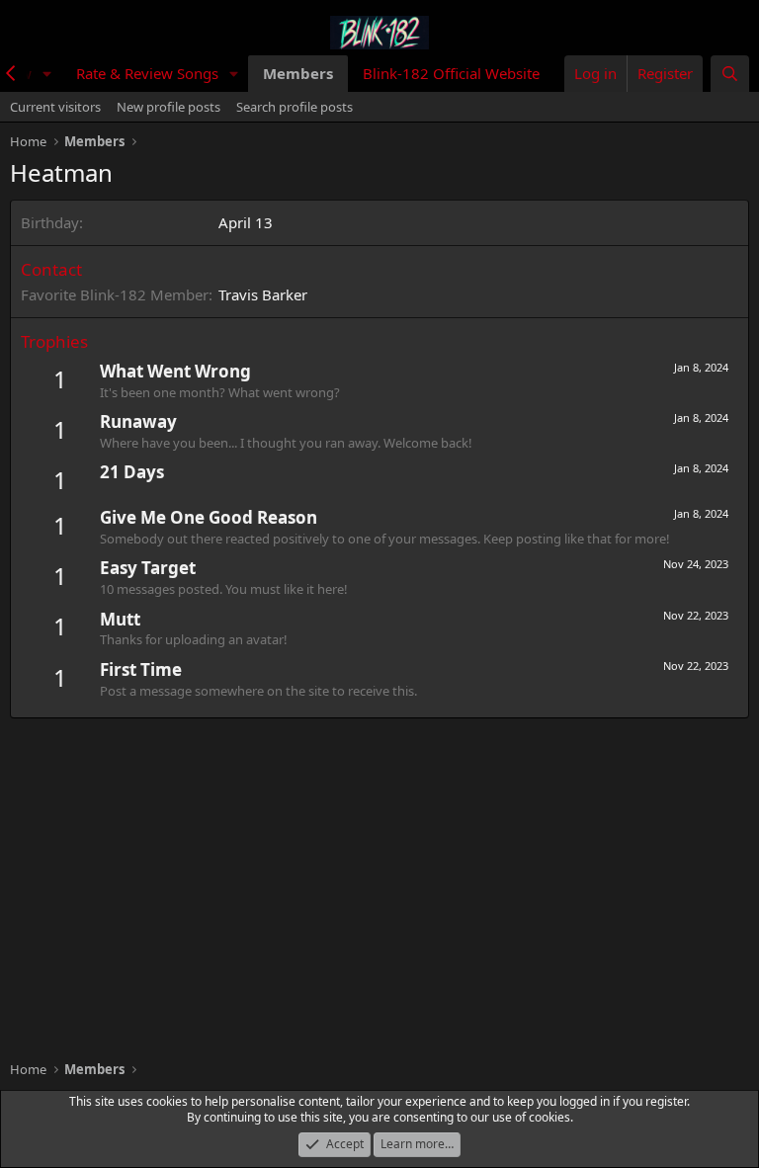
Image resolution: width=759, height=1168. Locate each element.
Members (298, 73)
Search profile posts (294, 107)
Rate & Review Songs (147, 73)
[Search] (730, 73)
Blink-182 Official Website (451, 73)
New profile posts (168, 107)
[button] (47, 73)
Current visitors (55, 107)
